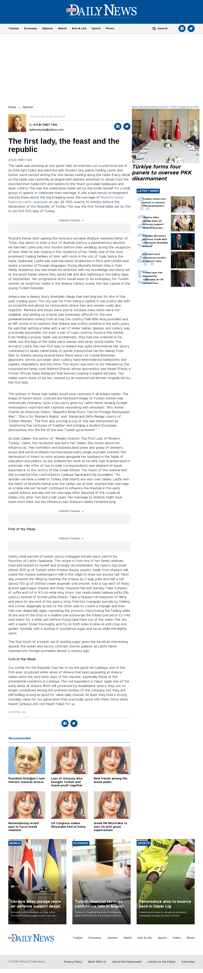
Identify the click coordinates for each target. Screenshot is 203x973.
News (12, 107)
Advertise (188, 962)
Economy (30, 28)
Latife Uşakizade (35, 202)
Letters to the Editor (161, 962)
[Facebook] (182, 28)
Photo (110, 28)
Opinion (47, 28)
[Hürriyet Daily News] (101, 11)
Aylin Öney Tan (17, 712)
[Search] (154, 28)
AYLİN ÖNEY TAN (45, 125)
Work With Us (97, 962)
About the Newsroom (127, 962)
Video (177, 938)
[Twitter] (191, 28)
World (62, 28)
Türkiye (13, 28)
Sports (96, 28)
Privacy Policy (73, 962)
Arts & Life (79, 28)
